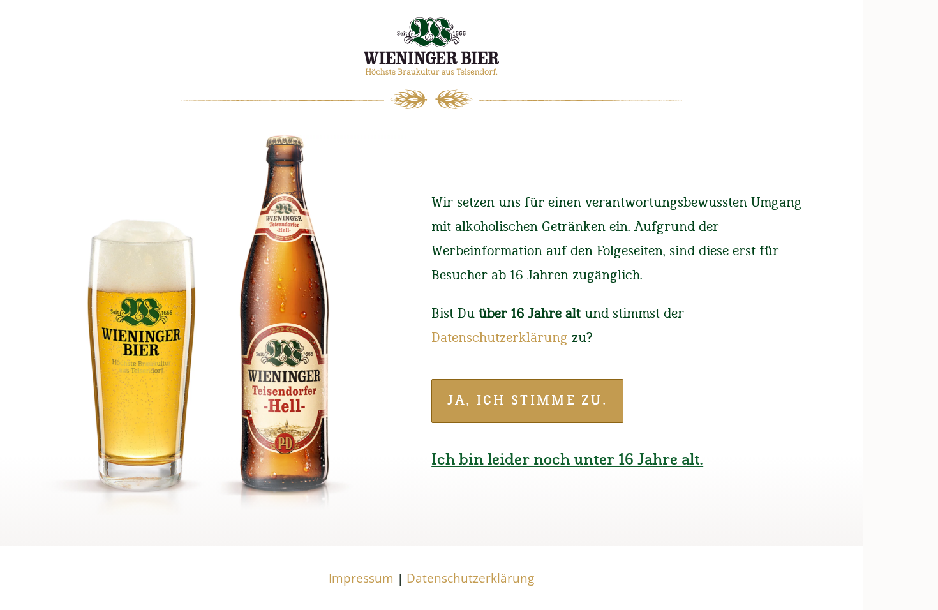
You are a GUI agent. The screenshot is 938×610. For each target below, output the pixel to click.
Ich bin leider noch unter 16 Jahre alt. (567, 460)
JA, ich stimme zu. (527, 400)
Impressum (361, 578)
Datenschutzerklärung (499, 338)
